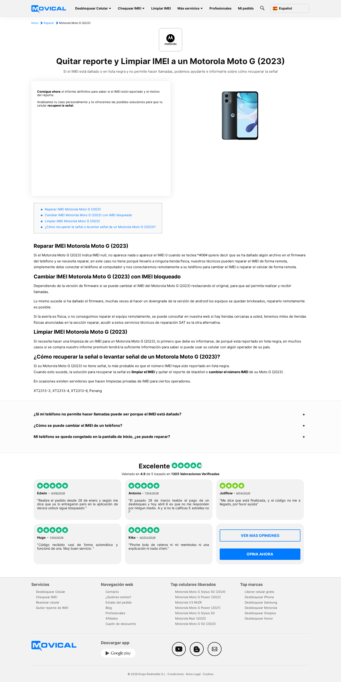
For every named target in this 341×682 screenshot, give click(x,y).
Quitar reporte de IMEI (52, 608)
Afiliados (112, 618)
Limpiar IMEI (161, 8)
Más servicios (188, 8)
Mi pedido (246, 8)
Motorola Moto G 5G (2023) (195, 624)
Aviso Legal (193, 674)
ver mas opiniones (260, 535)
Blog (109, 608)
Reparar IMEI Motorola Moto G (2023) (73, 209)
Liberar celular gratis (259, 592)
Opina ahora (260, 554)
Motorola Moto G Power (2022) (198, 597)
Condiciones (175, 674)
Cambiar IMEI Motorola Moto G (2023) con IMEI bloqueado (88, 215)
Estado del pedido (119, 602)
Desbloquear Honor (259, 618)
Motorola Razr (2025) (190, 618)
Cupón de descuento (121, 624)
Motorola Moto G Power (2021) (197, 608)
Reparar (49, 23)
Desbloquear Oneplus (260, 613)
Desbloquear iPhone (259, 597)
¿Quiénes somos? (118, 597)
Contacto (112, 592)
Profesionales (220, 8)
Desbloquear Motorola (261, 608)
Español (285, 8)
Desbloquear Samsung (261, 602)
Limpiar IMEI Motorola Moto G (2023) (72, 221)
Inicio (34, 23)
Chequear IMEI (129, 8)
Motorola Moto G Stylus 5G (195, 613)
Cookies (208, 674)
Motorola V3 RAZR (188, 602)
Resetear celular (47, 602)
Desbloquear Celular (91, 8)
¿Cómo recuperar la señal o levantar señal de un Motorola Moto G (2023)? (100, 227)
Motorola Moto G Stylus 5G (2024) (200, 592)
